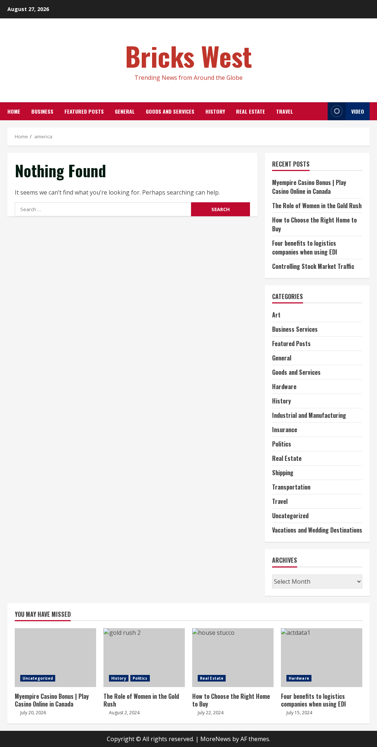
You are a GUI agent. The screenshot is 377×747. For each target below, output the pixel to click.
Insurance (284, 429)
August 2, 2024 (124, 712)
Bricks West (188, 55)
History (215, 111)
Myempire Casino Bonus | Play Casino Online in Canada (309, 187)
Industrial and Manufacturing (309, 415)
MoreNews (215, 739)
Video (357, 111)
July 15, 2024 (299, 712)
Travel (284, 111)
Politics (281, 444)
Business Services (295, 329)
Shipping (282, 472)
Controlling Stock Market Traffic (313, 266)
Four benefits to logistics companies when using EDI (304, 247)
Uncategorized (290, 515)
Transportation (291, 487)
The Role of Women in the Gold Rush (317, 205)
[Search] (320, 111)
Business (42, 111)
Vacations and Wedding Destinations (317, 530)
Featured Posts (84, 111)
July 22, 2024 (210, 712)
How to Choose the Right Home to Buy (233, 657)
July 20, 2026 (33, 712)
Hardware (284, 386)
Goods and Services (170, 111)
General (125, 111)
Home (13, 111)
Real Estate (250, 111)
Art (276, 314)
